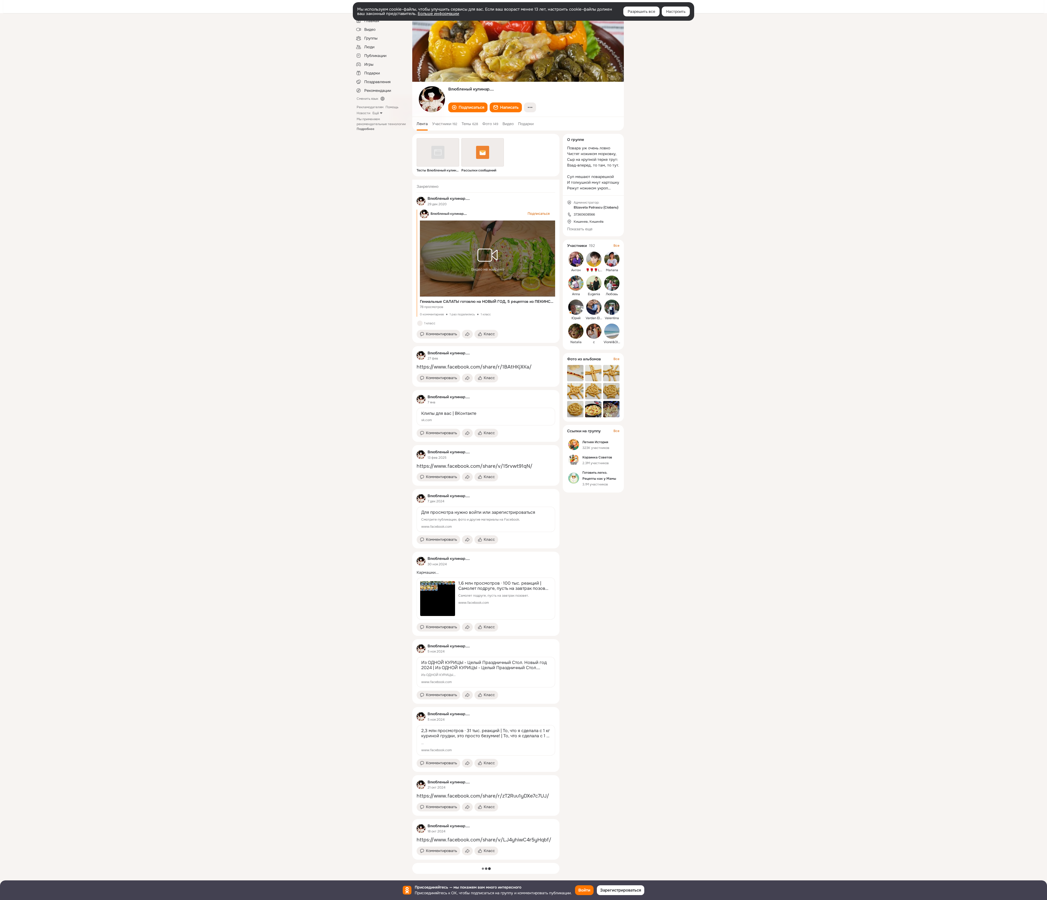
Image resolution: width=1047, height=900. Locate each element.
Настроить (675, 11)
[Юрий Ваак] (575, 307)
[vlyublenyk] (421, 201)
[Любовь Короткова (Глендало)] (611, 283)
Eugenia (594, 294)
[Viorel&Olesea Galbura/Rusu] (611, 331)
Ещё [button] (375, 113)
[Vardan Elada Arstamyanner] (593, 307)
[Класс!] (420, 323)
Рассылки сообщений (478, 170)
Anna (576, 294)
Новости (363, 113)
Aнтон (576, 270)
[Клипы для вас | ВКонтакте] (486, 416)
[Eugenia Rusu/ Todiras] (593, 283)
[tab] (422, 124)
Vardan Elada (596, 318)
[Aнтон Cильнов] (575, 259)
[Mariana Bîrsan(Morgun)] (611, 259)
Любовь (612, 294)
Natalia (576, 342)
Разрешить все (641, 11)
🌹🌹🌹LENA (596, 270)
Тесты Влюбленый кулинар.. (438, 170)
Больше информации (438, 13)
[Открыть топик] (486, 367)
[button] (468, 107)
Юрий (575, 318)
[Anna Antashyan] (575, 283)
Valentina (612, 318)
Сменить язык (367, 98)
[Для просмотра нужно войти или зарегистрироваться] (486, 519)
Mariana (612, 270)
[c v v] (593, 331)
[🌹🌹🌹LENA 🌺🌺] (593, 259)
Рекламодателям (370, 107)
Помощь (392, 107)
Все (616, 245)
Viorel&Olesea (614, 342)
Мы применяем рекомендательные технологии (381, 124)
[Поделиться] (467, 334)
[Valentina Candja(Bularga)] (611, 307)
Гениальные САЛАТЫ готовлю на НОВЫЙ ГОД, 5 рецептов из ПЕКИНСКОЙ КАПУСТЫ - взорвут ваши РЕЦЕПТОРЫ (487, 301)
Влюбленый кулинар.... (449, 214)
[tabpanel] (485, 520)
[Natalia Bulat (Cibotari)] (575, 331)
